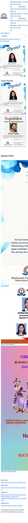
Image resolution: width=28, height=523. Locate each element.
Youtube (20, 505)
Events (7, 39)
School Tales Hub (10, 487)
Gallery (11, 39)
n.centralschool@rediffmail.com (10, 498)
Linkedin (15, 505)
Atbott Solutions (19, 512)
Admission (18, 487)
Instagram (9, 505)
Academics (13, 482)
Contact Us (17, 39)
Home (2, 33)
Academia (4, 36)
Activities (2, 39)
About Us (7, 33)
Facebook (3, 505)
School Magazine (5, 41)
